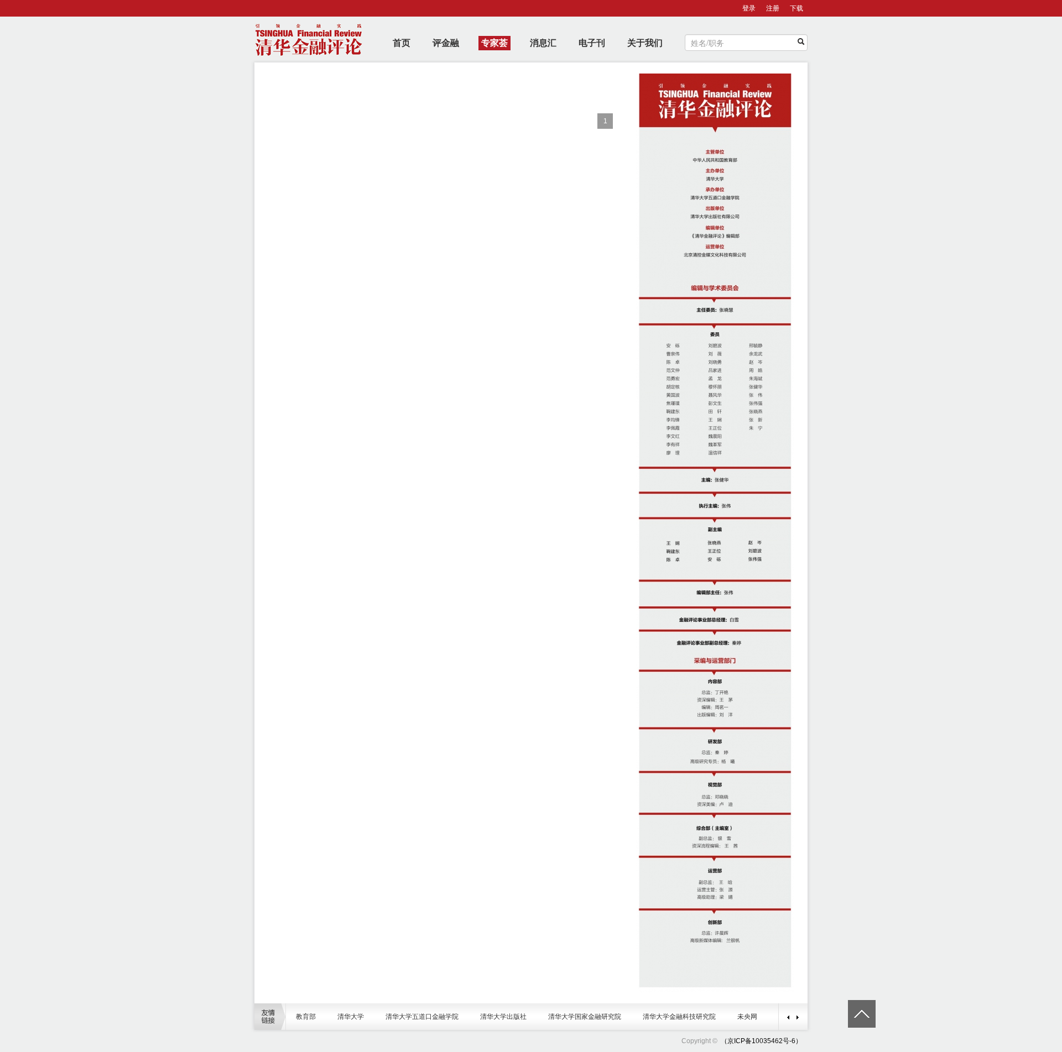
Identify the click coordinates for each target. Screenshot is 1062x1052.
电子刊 (592, 43)
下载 (796, 8)
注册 (772, 8)
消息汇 (543, 43)
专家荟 (494, 43)
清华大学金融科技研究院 (679, 1016)
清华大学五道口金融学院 (422, 1016)
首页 (401, 43)
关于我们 (645, 43)
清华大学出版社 (503, 1016)
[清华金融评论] (720, 1041)
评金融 (446, 43)
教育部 (306, 1016)
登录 (749, 8)
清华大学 (350, 1016)
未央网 (747, 1016)
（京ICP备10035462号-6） (761, 1041)
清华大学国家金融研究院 (584, 1016)
